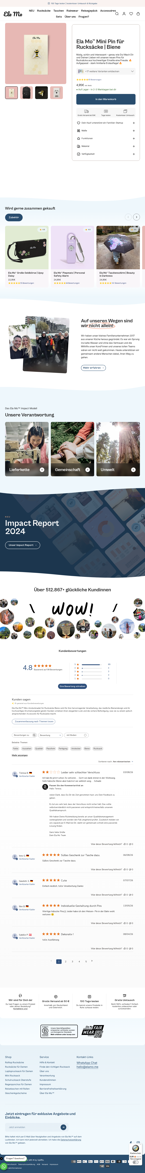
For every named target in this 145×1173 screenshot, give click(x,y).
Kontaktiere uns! (20, 1008)
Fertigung (63, 748)
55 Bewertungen (27, 283)
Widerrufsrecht (11, 1164)
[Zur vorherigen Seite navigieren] (52, 960)
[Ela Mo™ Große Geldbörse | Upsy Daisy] (27, 247)
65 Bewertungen (94, 79)
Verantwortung (47, 1075)
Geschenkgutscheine (16, 1093)
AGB (38, 1164)
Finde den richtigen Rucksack (55, 1066)
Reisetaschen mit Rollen (17, 1088)
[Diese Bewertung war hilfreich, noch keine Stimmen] (125, 844)
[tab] (14, 217)
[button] (131, 14)
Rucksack (98, 748)
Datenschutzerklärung (71, 1139)
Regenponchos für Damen (18, 1084)
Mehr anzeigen (20, 755)
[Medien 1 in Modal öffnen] (35, 53)
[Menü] (140, 1145)
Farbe (15, 748)
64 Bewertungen (73, 283)
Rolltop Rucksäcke (14, 1062)
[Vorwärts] (136, 217)
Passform (51, 748)
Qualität (39, 748)
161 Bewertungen (119, 283)
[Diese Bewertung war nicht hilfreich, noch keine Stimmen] (130, 844)
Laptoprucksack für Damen (19, 1071)
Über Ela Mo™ (47, 1093)
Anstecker (76, 748)
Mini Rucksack (12, 1075)
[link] (93, 368)
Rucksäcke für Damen (16, 1066)
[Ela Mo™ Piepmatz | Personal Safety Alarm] (72, 247)
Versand (45, 1164)
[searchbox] (22, 735)
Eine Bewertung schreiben (72, 686)
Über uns (44, 1071)
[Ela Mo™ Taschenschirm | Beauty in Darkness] (118, 247)
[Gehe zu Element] (11, 92)
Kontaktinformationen (13, 1168)
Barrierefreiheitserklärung (53, 1088)
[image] (72, 595)
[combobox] (50, 735)
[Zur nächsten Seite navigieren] (93, 960)
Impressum (45, 1084)
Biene (87, 748)
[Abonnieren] (63, 1127)
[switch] (135, 1162)
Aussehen (26, 748)
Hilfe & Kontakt (47, 1062)
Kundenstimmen (48, 1080)
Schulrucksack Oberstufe (18, 1080)
